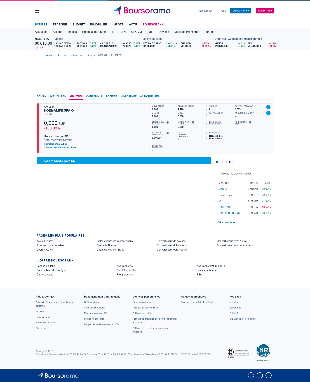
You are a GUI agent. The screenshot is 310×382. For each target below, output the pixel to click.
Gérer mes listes (226, 222)
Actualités (57, 96)
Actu (133, 24)
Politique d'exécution (55, 143)
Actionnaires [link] (149, 96)
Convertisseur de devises (171, 241)
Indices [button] (72, 32)
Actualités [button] (41, 32)
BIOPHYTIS (225, 207)
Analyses (76, 96)
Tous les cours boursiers (50, 245)
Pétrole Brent (225, 195)
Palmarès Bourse (106, 245)
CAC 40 (223, 188)
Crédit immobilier (126, 270)
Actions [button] (57, 32)
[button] (37, 10)
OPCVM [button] (136, 32)
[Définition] (167, 122)
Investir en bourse (207, 270)
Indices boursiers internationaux (115, 241)
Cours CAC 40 (45, 249)
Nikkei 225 (42, 39)
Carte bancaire (45, 274)
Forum (209, 32)
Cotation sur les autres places (60, 147)
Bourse (41, 24)
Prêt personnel (125, 274)
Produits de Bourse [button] (94, 32)
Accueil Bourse (45, 241)
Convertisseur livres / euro (232, 241)
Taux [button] (150, 32)
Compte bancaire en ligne (51, 270)
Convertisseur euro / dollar (172, 249)
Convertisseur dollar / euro (172, 245)
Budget (78, 24)
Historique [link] (129, 96)
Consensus (94, 96)
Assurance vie (125, 266)
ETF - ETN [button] (119, 32)
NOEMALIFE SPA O (59, 110)
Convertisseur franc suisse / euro (235, 245)
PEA (199, 274)
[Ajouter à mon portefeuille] (268, 107)
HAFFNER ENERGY (229, 212)
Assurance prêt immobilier (211, 266)
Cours (41, 96)
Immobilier (98, 24)
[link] (40, 311)
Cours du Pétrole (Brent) (111, 249)
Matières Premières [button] (186, 32)
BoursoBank (153, 24)
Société (111, 96)
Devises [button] (164, 32)
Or (220, 200)
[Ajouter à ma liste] (268, 113)
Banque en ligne (46, 266)
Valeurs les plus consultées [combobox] (236, 173)
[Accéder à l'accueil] (38, 54)
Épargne (60, 24)
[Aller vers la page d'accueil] (153, 10)
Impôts (118, 24)
